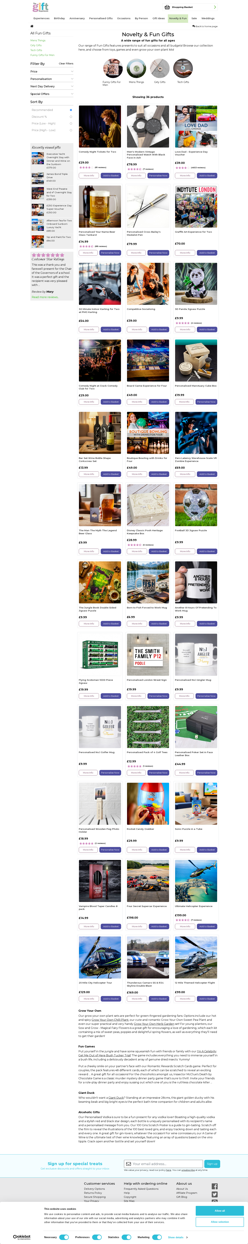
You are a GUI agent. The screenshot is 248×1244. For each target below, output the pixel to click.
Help (127, 1192)
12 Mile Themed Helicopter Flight (195, 982)
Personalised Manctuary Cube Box (196, 385)
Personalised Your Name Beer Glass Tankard (97, 233)
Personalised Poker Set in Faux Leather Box (194, 754)
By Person (141, 18)
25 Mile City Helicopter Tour (95, 982)
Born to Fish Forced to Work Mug (147, 607)
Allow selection (220, 1221)
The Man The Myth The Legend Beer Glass (98, 532)
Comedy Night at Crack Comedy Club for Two (98, 387)
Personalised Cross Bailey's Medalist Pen (144, 233)
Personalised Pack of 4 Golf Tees (147, 752)
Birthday (59, 18)
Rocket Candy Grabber (140, 829)
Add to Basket (111, 175)
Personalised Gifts (101, 18)
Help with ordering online (145, 1184)
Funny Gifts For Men (42, 55)
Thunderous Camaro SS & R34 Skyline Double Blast (145, 984)
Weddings (207, 18)
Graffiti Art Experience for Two (193, 231)
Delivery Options (94, 1188)
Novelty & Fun (178, 18)
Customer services (99, 1184)
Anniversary (77, 18)
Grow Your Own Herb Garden (154, 1024)
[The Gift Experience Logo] (47, 7)
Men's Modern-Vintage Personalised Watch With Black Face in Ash (146, 154)
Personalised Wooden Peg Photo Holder (99, 830)
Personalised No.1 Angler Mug (193, 680)
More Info (89, 175)
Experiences (41, 18)
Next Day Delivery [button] (42, 86)
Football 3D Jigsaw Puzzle (191, 530)
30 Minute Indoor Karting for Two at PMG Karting (99, 310)
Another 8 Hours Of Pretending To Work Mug (195, 609)
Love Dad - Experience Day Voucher (191, 153)
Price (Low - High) (44, 123)
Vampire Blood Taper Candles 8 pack (98, 908)
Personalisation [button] (41, 79)
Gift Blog (181, 1196)
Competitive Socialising (141, 309)
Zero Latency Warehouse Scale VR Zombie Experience (196, 459)
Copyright (130, 1196)
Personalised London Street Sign (147, 680)
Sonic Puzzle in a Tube (188, 829)
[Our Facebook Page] (215, 1186)
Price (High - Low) (44, 130)
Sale (194, 18)
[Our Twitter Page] (215, 1194)
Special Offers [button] (39, 94)
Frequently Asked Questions (141, 1188)
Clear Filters (66, 63)
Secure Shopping (95, 1196)
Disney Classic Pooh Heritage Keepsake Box (145, 532)
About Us (182, 1188)
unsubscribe (188, 1170)
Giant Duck (116, 1097)
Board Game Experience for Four (147, 385)
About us (184, 1184)
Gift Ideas (159, 18)
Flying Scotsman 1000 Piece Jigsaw (96, 681)
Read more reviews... (45, 297)
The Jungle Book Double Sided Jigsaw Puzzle (97, 609)
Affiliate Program (186, 1192)
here (168, 1170)
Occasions (123, 18)
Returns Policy (93, 1192)
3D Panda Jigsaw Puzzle (190, 309)
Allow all (220, 1210)
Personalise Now (158, 175)
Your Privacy (91, 1201)
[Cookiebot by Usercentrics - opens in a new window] (22, 1237)
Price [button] (33, 71)
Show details (175, 1237)
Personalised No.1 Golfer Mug (97, 752)
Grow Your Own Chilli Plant (110, 1019)
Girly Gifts (36, 45)
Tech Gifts (36, 50)
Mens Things (37, 40)
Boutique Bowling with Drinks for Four (147, 459)
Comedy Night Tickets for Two (97, 151)
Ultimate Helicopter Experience (193, 906)
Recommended (42, 110)
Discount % (39, 116)
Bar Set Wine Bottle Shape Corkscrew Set (95, 459)
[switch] (97, 1237)
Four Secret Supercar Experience (147, 906)
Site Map (129, 1201)
